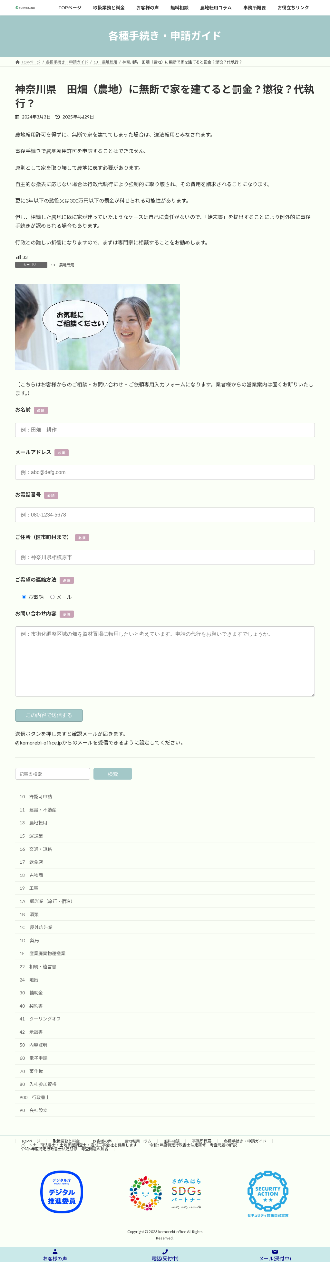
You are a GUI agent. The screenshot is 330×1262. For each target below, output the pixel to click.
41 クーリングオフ (40, 1019)
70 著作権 (31, 1071)
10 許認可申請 (36, 797)
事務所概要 (201, 1141)
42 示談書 (31, 1032)
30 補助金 (31, 993)
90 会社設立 (33, 1110)
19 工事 (29, 888)
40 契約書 (31, 1006)
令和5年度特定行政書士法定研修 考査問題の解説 (193, 1145)
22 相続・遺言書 (38, 966)
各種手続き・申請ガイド (245, 1141)
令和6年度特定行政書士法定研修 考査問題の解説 (64, 1148)
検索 (113, 774)
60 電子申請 (33, 1058)
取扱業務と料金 (66, 1141)
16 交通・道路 (36, 849)
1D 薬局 (29, 940)
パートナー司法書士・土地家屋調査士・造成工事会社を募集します (79, 1145)
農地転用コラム (137, 1141)
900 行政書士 (35, 1097)
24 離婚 (29, 979)
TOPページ (30, 1141)
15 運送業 (31, 836)
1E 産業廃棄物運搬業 (42, 953)
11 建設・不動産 (38, 809)
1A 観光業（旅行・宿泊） (47, 901)
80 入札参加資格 (38, 1084)
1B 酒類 (29, 914)
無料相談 (172, 1141)
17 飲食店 (31, 862)
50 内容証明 (33, 1045)
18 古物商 (31, 875)
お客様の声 (102, 1141)
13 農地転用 (62, 264)
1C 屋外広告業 (36, 927)
